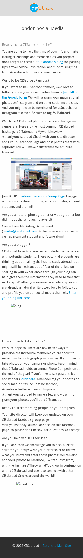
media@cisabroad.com (20, 231)
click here (28, 379)
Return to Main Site (57, 546)
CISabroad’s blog (50, 62)
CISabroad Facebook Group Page (41, 196)
